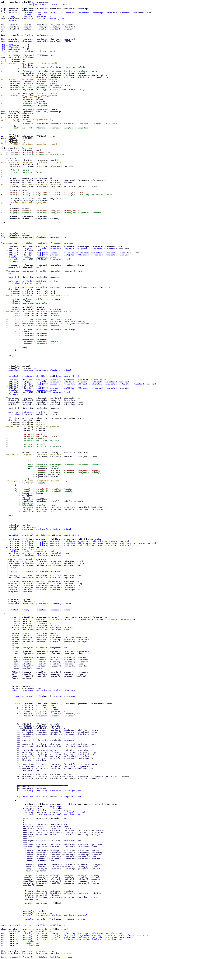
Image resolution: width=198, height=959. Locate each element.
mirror (54, 5)
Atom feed (65, 5)
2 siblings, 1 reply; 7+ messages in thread (31, 551)
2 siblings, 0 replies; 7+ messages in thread (32, 257)
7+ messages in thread (62, 243)
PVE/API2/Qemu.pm (10, 45)
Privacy (61, 957)
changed (14, 51)
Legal (70, 957)
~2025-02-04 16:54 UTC (44, 925)
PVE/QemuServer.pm (11, 49)
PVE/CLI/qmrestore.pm (13, 47)
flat (39, 243)
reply (21, 243)
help (37, 5)
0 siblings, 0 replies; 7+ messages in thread (48, 810)
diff (3, 55)
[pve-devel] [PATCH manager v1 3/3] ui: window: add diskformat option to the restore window (77, 253)
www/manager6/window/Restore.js (24, 412)
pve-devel (12, 21)
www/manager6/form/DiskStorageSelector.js (29, 281)
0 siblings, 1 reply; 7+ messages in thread (36, 625)
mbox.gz (48, 929)
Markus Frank (45, 623)
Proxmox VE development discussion (30, 555)
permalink (52, 19)
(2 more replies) (32, 15)
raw (62, 19)
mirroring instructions (43, 951)
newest (62, 925)
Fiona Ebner (37, 549)
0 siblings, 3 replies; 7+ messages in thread (27, 17)
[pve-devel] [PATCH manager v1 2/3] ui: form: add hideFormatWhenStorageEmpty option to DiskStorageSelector (80, 13)
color (45, 5)
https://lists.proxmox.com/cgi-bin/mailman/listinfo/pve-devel (33, 237)
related (28, 243)
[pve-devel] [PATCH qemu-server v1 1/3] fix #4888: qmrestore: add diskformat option (71, 249)
